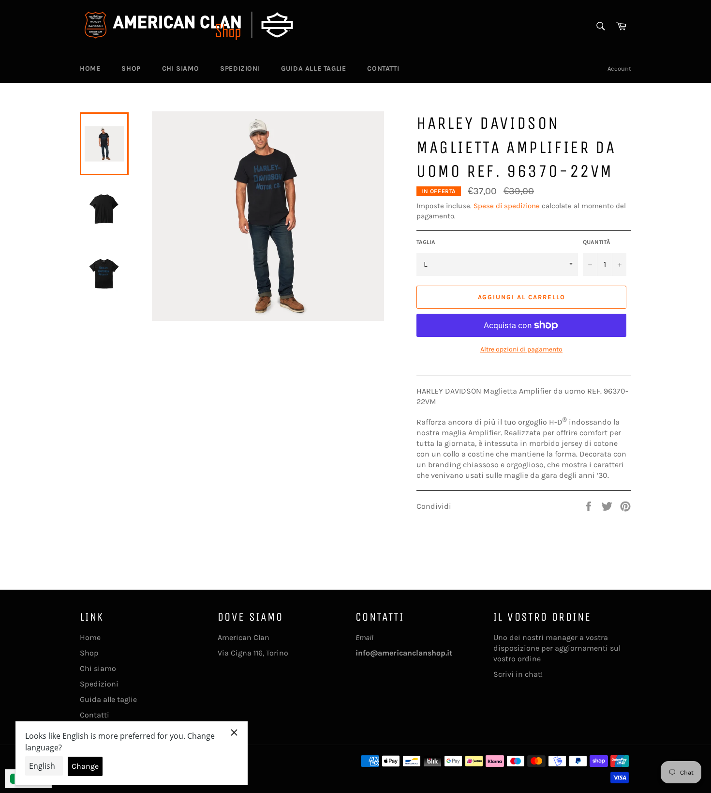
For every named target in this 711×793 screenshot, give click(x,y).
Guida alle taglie (313, 68)
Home (90, 68)
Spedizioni (240, 68)
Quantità (596, 242)
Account (619, 68)
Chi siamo (180, 68)
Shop (130, 68)
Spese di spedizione (507, 205)
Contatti (383, 68)
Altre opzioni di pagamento (521, 349)
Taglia (425, 242)
